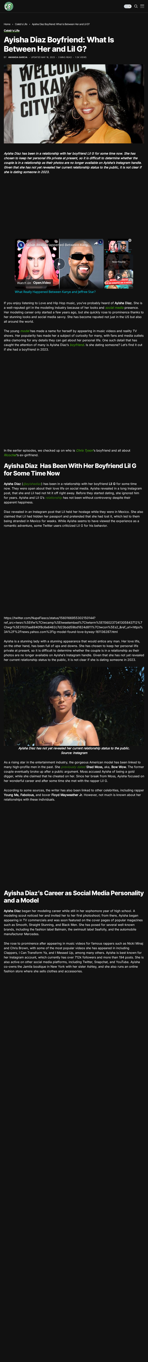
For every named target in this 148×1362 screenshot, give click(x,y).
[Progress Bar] (118, 249)
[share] (95, 243)
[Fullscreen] (129, 252)
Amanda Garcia (18, 57)
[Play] (106, 252)
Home (7, 24)
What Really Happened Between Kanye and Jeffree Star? (59, 244)
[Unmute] (111, 252)
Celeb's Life (21, 24)
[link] (21, 245)
